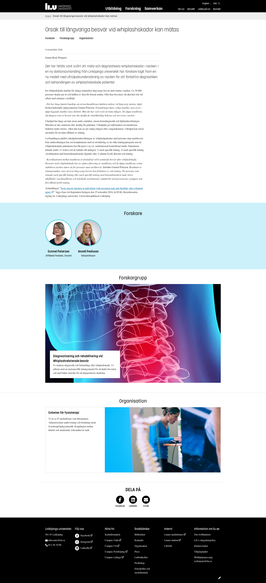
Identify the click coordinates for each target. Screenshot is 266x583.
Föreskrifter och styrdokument (142, 570)
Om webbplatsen (202, 534)
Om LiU (181, 9)
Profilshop (140, 563)
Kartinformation (112, 534)
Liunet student (171, 540)
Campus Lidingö (113, 557)
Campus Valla (112, 540)
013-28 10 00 (54, 544)
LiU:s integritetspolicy (205, 540)
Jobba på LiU (204, 9)
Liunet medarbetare (173, 534)
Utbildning (113, 8)
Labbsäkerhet (141, 557)
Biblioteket (140, 534)
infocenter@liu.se (56, 540)
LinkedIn (85, 547)
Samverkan (153, 8)
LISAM (168, 545)
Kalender (139, 540)
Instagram (85, 541)
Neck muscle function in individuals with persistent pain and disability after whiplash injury (94, 190)
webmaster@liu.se (203, 561)
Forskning (133, 8)
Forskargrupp (67, 38)
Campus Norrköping (115, 551)
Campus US (111, 545)
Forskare (50, 38)
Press (137, 551)
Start (48, 16)
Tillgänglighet (201, 551)
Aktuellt (191, 9)
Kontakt (217, 9)
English (205, 3)
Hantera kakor (201, 545)
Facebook (85, 535)
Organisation (86, 38)
